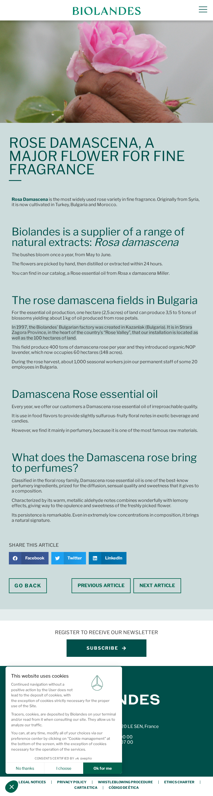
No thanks (25, 768)
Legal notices (32, 782)
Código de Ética (124, 787)
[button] (29, 558)
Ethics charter (179, 782)
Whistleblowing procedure (125, 782)
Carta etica (85, 787)
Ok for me (102, 768)
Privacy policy (72, 782)
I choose (63, 768)
